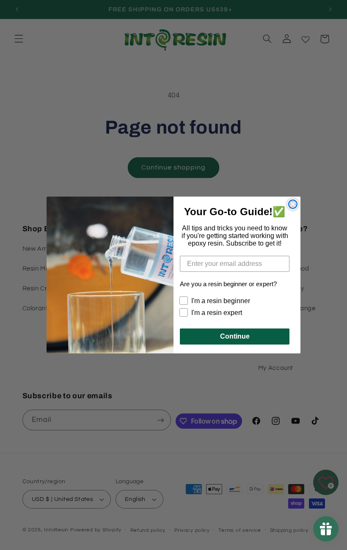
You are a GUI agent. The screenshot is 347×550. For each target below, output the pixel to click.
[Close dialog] (293, 204)
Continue (235, 336)
